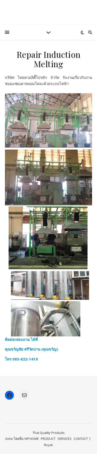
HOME (34, 438)
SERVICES (64, 438)
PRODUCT (48, 438)
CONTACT (81, 438)
